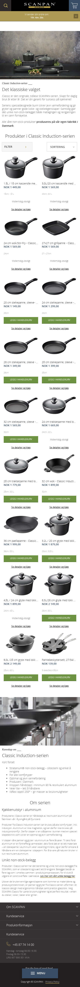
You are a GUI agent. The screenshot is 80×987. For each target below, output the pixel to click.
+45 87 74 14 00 (23, 945)
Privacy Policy (52, 981)
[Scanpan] (40, 5)
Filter (8, 146)
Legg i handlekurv (21, 320)
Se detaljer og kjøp (21, 209)
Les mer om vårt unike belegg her (57, 875)
